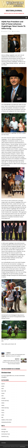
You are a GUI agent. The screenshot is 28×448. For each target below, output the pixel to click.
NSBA (2, 410)
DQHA (2, 393)
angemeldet (9, 375)
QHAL (2, 415)
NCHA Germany (5, 400)
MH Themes (22, 446)
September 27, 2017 (7, 31)
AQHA (2, 386)
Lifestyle (3, 398)
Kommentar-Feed (5, 434)
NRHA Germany (5, 407)
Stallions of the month (6, 419)
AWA (2, 388)
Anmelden (3, 429)
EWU (2, 395)
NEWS (2, 403)
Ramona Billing (16, 31)
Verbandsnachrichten (6, 422)
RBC (2, 417)
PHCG (2, 412)
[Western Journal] (12, 7)
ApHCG (3, 383)
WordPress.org (4, 436)
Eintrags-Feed (4, 431)
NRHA (2, 405)
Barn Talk (3, 391)
